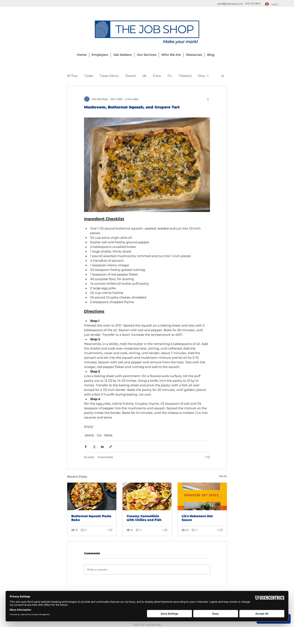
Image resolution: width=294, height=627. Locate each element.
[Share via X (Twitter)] (94, 446)
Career (88, 76)
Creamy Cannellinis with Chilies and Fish (144, 518)
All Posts (72, 76)
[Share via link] (110, 446)
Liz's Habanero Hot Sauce (197, 518)
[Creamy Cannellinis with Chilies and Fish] (147, 496)
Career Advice (109, 76)
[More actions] (208, 99)
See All (223, 476)
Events (157, 76)
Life (144, 76)
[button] (222, 75)
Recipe (108, 434)
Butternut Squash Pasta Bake (91, 518)
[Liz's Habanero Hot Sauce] (202, 496)
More (201, 76)
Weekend (185, 76)
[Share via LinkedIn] (102, 446)
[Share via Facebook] (85, 446)
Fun (170, 76)
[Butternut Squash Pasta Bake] (91, 496)
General (130, 76)
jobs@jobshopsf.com (230, 3)
